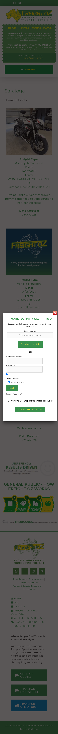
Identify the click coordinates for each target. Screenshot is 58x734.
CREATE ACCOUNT (30, 409)
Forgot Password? (14, 394)
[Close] (55, 313)
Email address (30, 331)
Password (10, 365)
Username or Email (14, 356)
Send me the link (30, 344)
